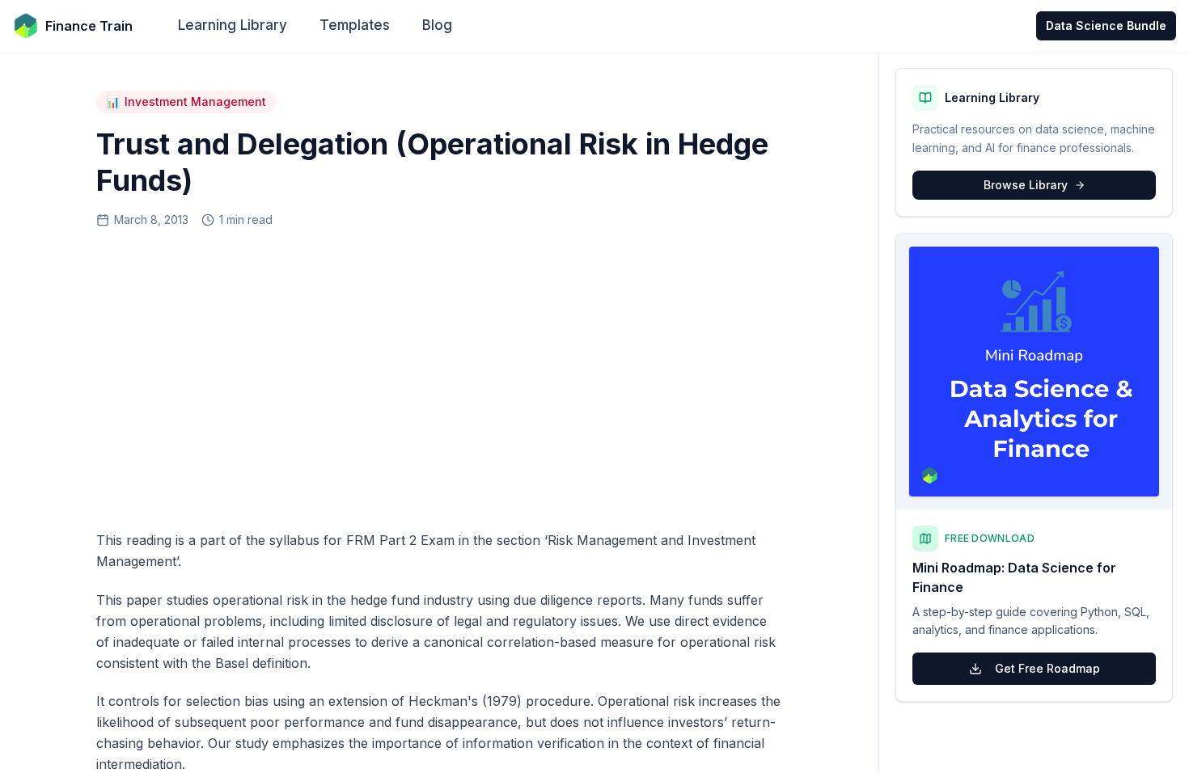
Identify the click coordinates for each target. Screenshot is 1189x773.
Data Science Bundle (1106, 25)
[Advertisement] (439, 373)
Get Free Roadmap (1047, 668)
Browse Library (1026, 185)
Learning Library (232, 25)
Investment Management (186, 101)
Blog (437, 25)
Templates (354, 25)
